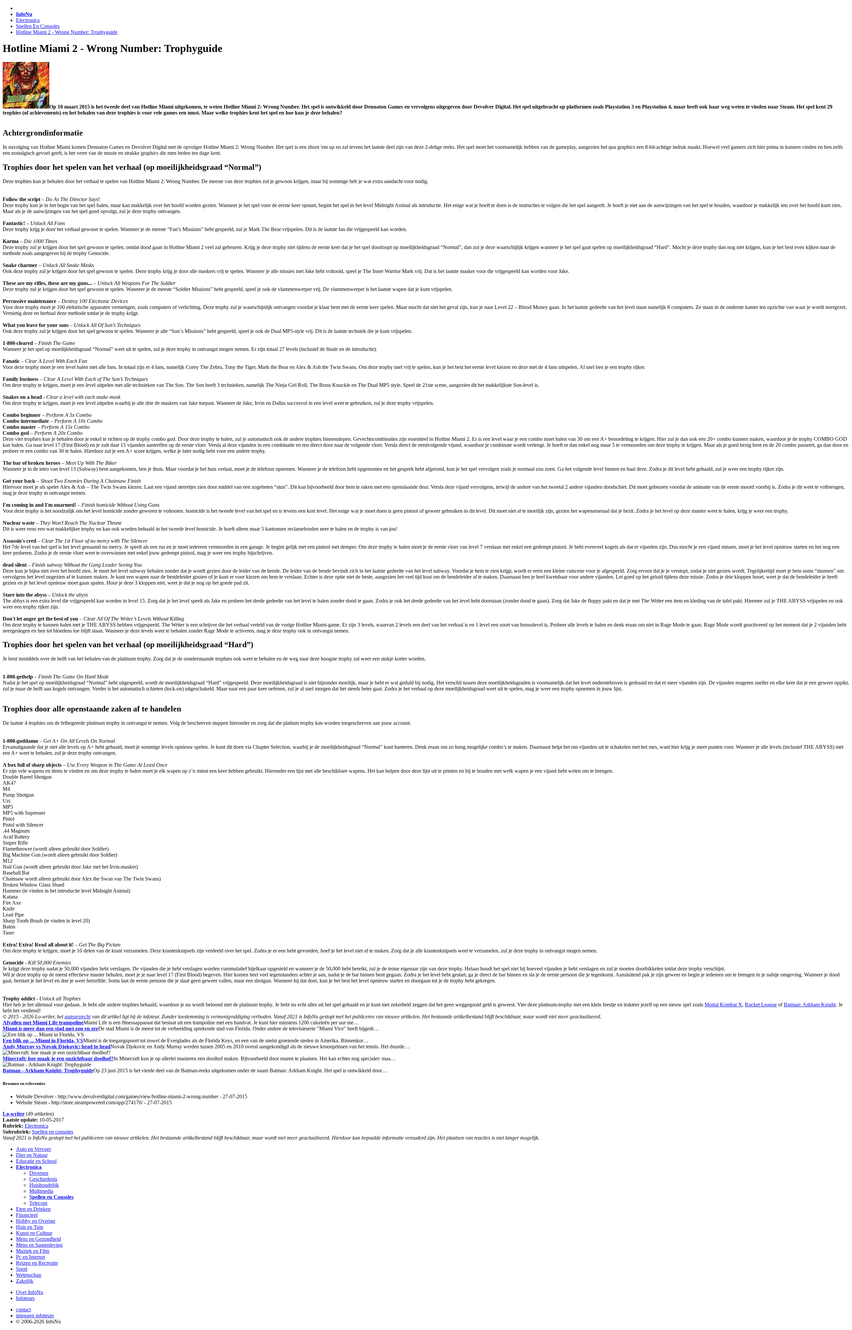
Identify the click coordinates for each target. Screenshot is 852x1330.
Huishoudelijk (44, 1185)
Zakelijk (24, 1281)
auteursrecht (78, 1016)
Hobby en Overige (35, 1221)
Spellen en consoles (52, 1132)
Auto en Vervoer (33, 1149)
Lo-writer (14, 1114)
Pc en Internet (30, 1257)
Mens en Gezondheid (38, 1239)
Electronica (28, 20)
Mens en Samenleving (39, 1245)
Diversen (38, 1173)
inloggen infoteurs (35, 1315)
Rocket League (761, 1004)
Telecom (38, 1203)
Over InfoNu (29, 1292)
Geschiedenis (43, 1179)
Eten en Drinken (33, 1209)
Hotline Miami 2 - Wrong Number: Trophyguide (66, 32)
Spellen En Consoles (38, 26)
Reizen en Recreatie (37, 1263)
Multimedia (41, 1191)
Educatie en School (36, 1161)
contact (23, 1309)
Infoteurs (25, 1298)
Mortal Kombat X (723, 1004)
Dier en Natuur (32, 1155)
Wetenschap (28, 1275)
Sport (21, 1269)
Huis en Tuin (29, 1227)
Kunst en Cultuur (34, 1233)
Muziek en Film (32, 1251)
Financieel (27, 1215)
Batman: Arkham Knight (810, 1004)
